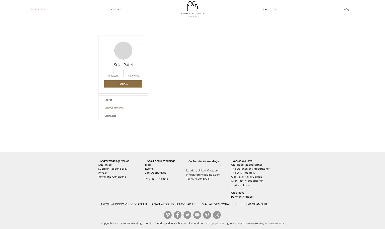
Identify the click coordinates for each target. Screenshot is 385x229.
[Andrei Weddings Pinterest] (207, 215)
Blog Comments (114, 108)
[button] (114, 161)
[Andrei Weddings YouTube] (197, 215)
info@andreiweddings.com (203, 174)
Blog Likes (110, 115)
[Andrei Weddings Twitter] (187, 215)
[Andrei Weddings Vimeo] (168, 215)
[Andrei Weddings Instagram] (217, 215)
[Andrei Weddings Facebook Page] (177, 215)
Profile (108, 100)
